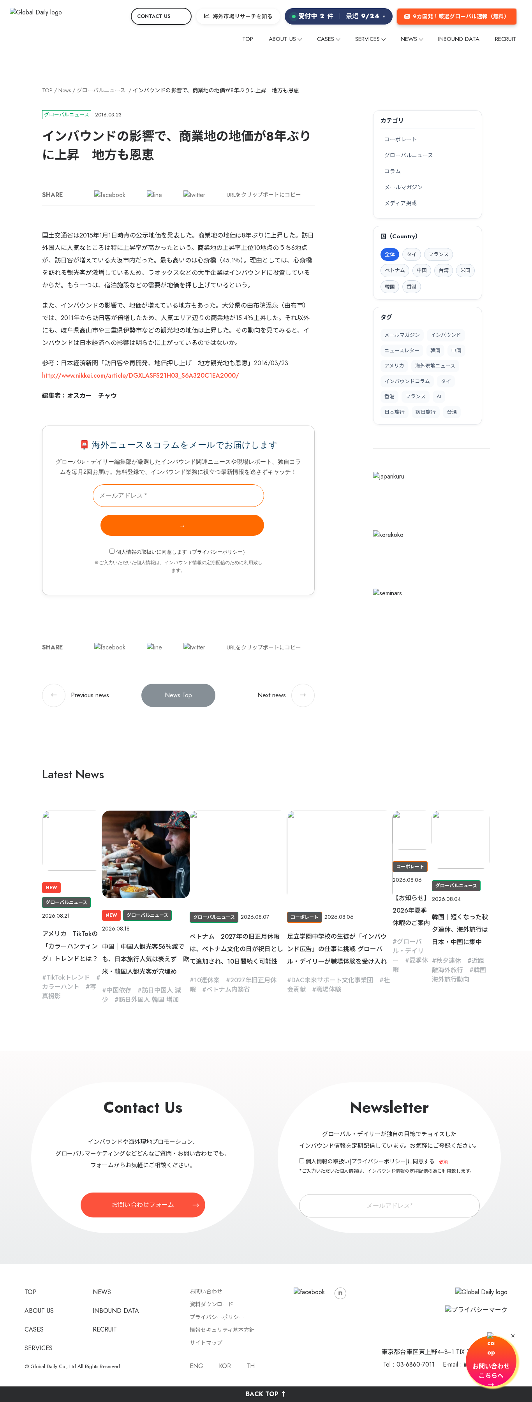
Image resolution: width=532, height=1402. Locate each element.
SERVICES (367, 39)
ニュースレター (401, 350)
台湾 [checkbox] (444, 270)
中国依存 (118, 990)
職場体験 (328, 989)
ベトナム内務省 (228, 989)
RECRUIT (505, 39)
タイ (446, 381)
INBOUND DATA (458, 39)
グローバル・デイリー (408, 951)
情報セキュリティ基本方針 (222, 1330)
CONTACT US (154, 16)
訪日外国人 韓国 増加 (149, 999)
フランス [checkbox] (438, 254)
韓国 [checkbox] (390, 286)
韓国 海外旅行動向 (459, 975)
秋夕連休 (448, 960)
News (64, 90)
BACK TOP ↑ (266, 1394)
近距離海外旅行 (458, 965)
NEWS (409, 39)
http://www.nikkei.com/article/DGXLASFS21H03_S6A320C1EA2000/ (140, 375)
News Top (178, 695)
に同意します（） (182, 552)
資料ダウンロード (211, 1304)
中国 (456, 350)
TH (251, 1366)
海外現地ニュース (435, 365)
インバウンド (446, 335)
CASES (325, 39)
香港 (389, 396)
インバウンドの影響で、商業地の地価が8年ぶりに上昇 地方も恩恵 (216, 90)
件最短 (341, 16)
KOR (225, 1366)
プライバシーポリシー (217, 552)
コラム (392, 171)
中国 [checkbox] (422, 270)
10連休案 (207, 980)
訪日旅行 (426, 412)
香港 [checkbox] (412, 286)
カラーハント (60, 986)
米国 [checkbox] (465, 270)
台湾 (452, 412)
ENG (196, 1366)
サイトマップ (206, 1343)
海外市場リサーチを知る (243, 16)
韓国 (435, 350)
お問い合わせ (206, 1291)
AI (439, 396)
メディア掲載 (400, 203)
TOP (247, 39)
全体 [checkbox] (390, 254)
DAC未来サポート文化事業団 (332, 980)
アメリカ (394, 365)
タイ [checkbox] (412, 254)
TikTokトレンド (68, 977)
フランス (415, 396)
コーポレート (400, 139)
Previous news (80, 695)
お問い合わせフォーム (143, 1204)
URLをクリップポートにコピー (264, 195)
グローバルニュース (101, 90)
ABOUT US (282, 39)
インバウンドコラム (407, 381)
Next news (281, 695)
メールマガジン (403, 187)
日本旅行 (394, 412)
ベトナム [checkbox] (395, 270)
